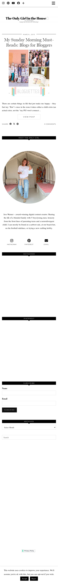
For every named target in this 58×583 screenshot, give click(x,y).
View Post (29, 117)
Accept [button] (24, 578)
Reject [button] (34, 578)
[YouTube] (13, 3)
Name (4, 388)
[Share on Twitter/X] (14, 124)
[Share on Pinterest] (17, 124)
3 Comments (50, 124)
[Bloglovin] (23, 3)
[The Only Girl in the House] (29, 18)
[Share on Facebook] (10, 124)
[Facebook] (18, 3)
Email (4, 398)
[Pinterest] (8, 3)
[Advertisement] (29, 494)
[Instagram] (3, 3)
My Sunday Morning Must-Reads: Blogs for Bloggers (29, 42)
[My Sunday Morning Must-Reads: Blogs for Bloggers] (29, 100)
